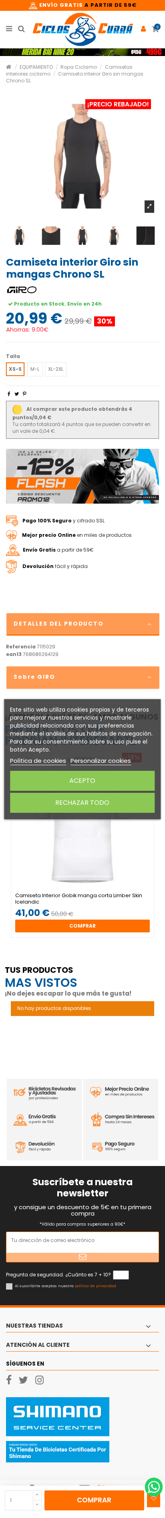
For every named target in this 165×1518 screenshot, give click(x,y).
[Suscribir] (82, 1257)
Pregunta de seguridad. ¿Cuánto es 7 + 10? (58, 1275)
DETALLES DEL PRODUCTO (59, 624)
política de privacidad (95, 1285)
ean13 (14, 654)
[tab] (82, 624)
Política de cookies (38, 760)
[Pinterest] (24, 393)
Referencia (21, 647)
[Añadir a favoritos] (153, 1498)
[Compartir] (9, 393)
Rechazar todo (82, 802)
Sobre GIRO (34, 677)
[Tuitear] (16, 393)
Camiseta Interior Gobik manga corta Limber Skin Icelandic (78, 899)
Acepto (82, 780)
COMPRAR (94, 1500)
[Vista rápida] (87, 890)
